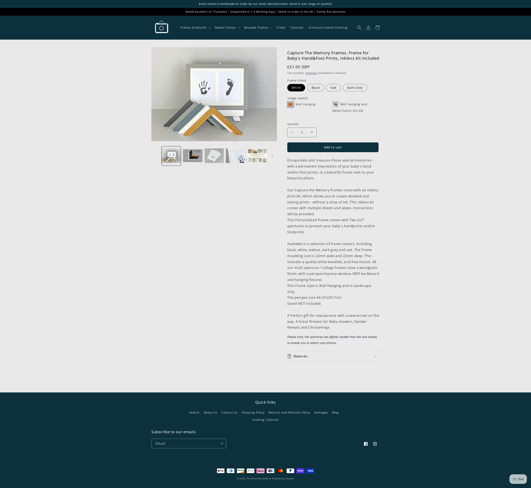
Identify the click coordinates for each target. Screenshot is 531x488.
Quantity (293, 124)
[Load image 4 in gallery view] (235, 156)
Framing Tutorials (265, 420)
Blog (335, 412)
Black (316, 88)
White (296, 88)
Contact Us (229, 412)
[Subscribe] (221, 443)
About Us (210, 412)
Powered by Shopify (283, 478)
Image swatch (297, 98)
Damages (321, 412)
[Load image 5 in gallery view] (257, 156)
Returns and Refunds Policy (289, 412)
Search (194, 412)
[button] (195, 27)
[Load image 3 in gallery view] (214, 156)
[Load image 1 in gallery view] (171, 156)
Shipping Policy (253, 412)
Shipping (310, 73)
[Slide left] (156, 155)
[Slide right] (272, 155)
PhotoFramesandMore (259, 478)
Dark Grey (355, 88)
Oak (333, 88)
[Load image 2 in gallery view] (192, 156)
